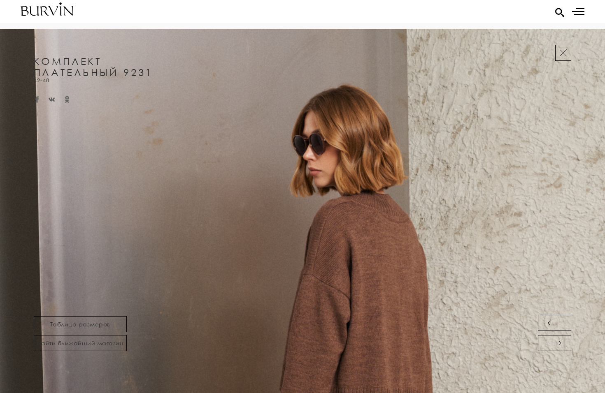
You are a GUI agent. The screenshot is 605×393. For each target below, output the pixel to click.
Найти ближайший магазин (80, 343)
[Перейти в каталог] (563, 53)
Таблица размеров (80, 324)
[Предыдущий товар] (554, 323)
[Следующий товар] (554, 343)
